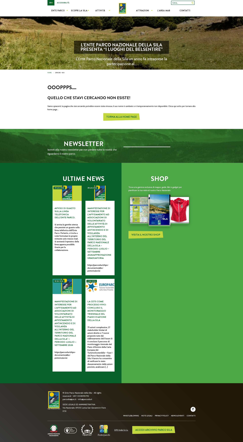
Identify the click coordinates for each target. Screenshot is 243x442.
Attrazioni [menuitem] (142, 10)
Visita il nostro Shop (145, 235)
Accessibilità (63, 2)
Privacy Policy (162, 415)
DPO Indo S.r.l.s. (121, 430)
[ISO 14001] (70, 430)
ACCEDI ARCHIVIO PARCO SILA (153, 430)
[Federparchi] (104, 430)
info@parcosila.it (85, 399)
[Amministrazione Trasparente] (53, 430)
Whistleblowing (131, 415)
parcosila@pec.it (69, 399)
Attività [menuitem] (100, 10)
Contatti (191, 415)
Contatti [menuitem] (185, 10)
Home (49, 72)
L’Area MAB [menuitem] (163, 10)
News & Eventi (177, 415)
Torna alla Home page (121, 117)
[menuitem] (121, 10)
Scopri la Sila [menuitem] (79, 10)
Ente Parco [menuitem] (58, 10)
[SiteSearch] (192, 2)
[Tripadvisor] (87, 430)
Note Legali (146, 415)
